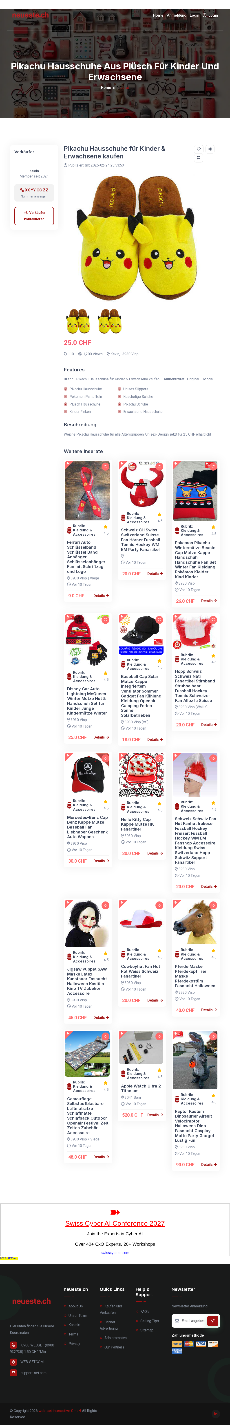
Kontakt (74, 1325)
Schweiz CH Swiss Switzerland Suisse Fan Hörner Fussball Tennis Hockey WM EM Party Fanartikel (140, 540)
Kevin (34, 171)
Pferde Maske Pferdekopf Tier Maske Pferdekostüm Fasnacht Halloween (195, 976)
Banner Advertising (109, 1325)
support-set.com (33, 1373)
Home (158, 15)
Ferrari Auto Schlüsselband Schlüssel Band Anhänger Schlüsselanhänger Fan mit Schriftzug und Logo (86, 557)
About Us (75, 1306)
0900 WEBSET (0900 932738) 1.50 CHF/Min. (32, 1348)
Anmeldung (176, 15)
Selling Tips (149, 1321)
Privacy (74, 1344)
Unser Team (77, 1315)
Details (99, 596)
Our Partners (114, 1347)
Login (194, 15)
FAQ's (144, 1311)
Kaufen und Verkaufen (111, 1309)
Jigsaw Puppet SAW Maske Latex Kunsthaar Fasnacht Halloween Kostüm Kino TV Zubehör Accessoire (87, 981)
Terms (73, 1334)
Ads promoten (115, 1338)
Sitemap (146, 1330)
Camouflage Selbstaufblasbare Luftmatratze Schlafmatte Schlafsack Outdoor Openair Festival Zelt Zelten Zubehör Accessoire (87, 1115)
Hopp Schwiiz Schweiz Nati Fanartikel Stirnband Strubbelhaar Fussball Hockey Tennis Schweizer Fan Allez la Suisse (195, 686)
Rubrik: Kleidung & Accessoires (84, 530)
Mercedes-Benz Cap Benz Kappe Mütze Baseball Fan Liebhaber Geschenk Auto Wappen (87, 827)
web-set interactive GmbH (60, 1411)
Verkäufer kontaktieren (35, 215)
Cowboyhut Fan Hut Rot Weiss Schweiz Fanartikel (140, 971)
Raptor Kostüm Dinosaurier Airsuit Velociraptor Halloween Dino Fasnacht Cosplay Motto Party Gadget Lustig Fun (194, 1126)
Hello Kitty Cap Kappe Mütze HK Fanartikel (137, 824)
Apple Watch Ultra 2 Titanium (141, 1088)
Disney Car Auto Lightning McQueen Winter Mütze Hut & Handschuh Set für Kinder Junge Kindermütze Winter (87, 700)
